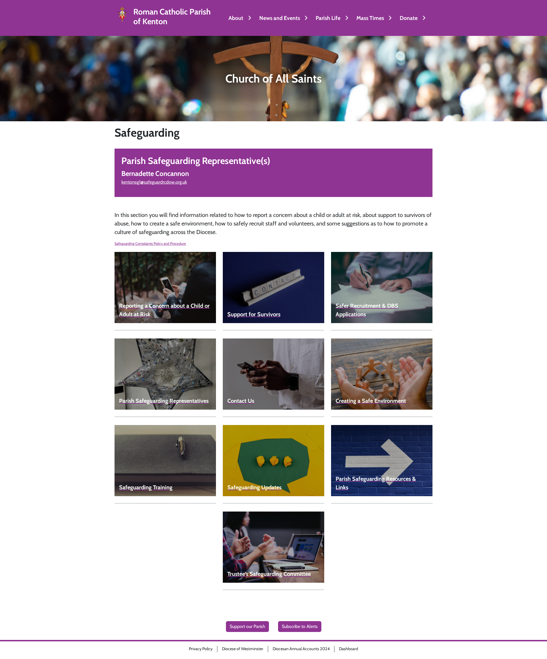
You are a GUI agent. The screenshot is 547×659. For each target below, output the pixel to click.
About (235, 18)
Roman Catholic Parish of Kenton (172, 16)
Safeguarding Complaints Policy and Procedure (150, 243)
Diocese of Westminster (242, 648)
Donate (409, 18)
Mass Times (370, 18)
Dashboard (348, 648)
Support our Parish (247, 626)
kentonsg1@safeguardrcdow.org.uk (154, 182)
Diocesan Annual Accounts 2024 (301, 648)
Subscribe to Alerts (300, 626)
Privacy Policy (201, 648)
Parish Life (328, 18)
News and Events (279, 18)
